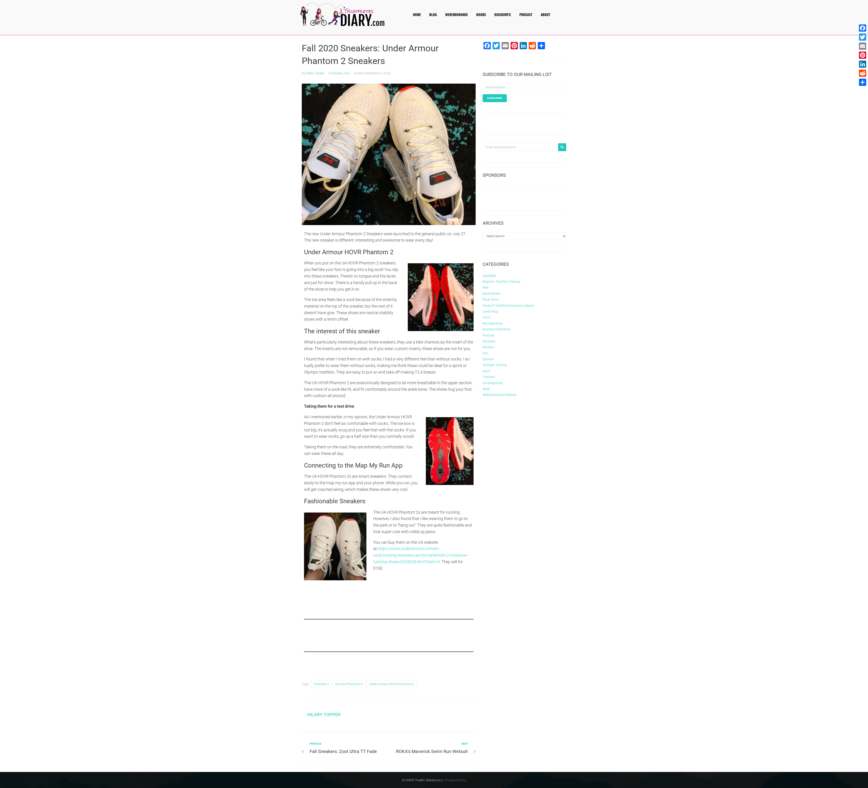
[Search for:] (519, 147)
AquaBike (489, 276)
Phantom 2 (321, 684)
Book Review (491, 293)
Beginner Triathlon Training (501, 281)
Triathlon (489, 377)
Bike (485, 287)
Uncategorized (493, 383)
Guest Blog (490, 311)
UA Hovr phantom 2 (349, 684)
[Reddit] (862, 73)
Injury (487, 317)
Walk (486, 389)
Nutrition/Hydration (496, 329)
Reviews (337, 73)
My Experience (493, 323)
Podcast (488, 335)
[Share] (862, 82)
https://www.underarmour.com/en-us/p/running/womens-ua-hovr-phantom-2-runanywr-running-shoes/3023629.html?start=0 (420, 555)
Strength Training (495, 365)
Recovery (489, 341)
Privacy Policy (455, 780)
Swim (486, 371)
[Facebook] (862, 28)
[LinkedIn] (862, 64)
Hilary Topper (315, 73)
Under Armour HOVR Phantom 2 (391, 684)
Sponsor (488, 359)
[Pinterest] (862, 55)
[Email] (862, 46)
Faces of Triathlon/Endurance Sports (508, 305)
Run (347, 73)
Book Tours (490, 299)
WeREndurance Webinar (500, 395)
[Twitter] (862, 37)
